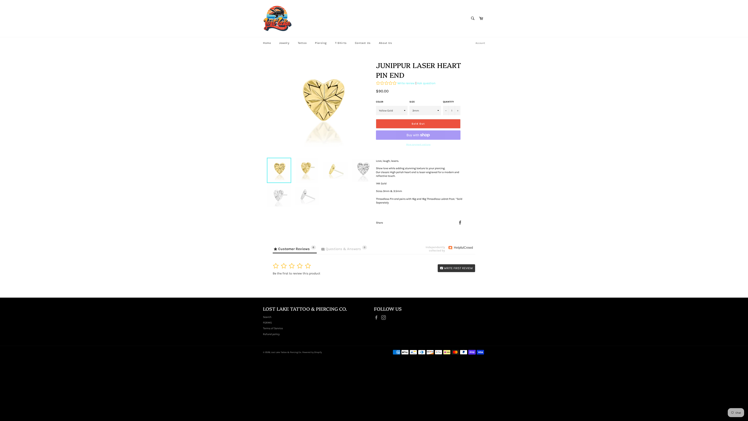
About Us (385, 43)
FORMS (267, 322)
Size (412, 101)
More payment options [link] (418, 144)
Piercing (321, 43)
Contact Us (362, 43)
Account (480, 43)
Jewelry (284, 43)
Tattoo (302, 43)
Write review (406, 83)
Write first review (458, 268)
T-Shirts (341, 43)
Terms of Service (273, 328)
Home (267, 43)
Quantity (448, 101)
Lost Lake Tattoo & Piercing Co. (286, 352)
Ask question (426, 83)
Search (267, 317)
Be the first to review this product (296, 273)
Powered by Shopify (312, 352)
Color (379, 101)
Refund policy (271, 334)
